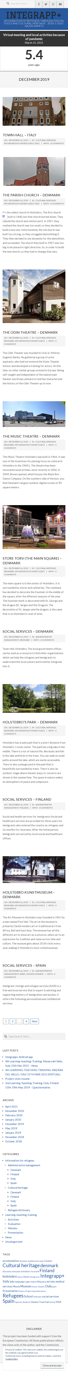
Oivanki (41, 1286)
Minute (16, 1286)
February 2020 (13, 1115)
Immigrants (35, 1277)
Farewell (35, 1271)
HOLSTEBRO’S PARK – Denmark (30, 722)
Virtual (52, 1302)
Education (7, 1271)
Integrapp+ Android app (19, 1056)
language (19, 1281)
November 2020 (14, 1110)
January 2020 (13, 1119)
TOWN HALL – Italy (19, 135)
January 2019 (13, 1132)
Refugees (13, 1295)
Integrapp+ (52, 1276)
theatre (35, 1302)
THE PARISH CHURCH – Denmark (32, 195)
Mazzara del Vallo (46, 1281)
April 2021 (11, 1106)
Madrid (33, 1282)
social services (50, 1296)
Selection (37, 1297)
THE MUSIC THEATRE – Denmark (31, 436)
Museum (26, 1286)
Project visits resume (17, 1078)
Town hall (44, 1302)
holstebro (10, 1276)
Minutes (12, 1228)
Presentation (15, 1232)
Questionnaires (39, 1291)
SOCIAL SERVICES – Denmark (28, 631)
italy (6, 1281)
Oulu (48, 1286)
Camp (40, 1261)
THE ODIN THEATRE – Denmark (30, 332)
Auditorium (33, 1261)
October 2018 (13, 1141)
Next (34, 1021)
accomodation (11, 1260)
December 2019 (14, 1123)
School (28, 1296)
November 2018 (14, 1137)
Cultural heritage (46, 140)
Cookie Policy (11, 1359)
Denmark (9, 341)
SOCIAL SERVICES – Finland (27, 799)
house (20, 1277)
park (54, 1286)
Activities (13, 1219)
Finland (24, 807)
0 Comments (57, 143)
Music (34, 1286)
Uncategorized (34, 974)
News (8, 1237)
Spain (22, 974)
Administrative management (24, 1165)
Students (26, 1302)
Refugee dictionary (19, 1210)
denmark (49, 1265)
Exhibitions (26, 1271)
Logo (27, 1281)
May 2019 (11, 1128)
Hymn (26, 1276)
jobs (12, 1281)
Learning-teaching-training (21, 1214)
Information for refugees (19, 143)
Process (21, 1291)
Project (29, 1291)
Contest (48, 1261)
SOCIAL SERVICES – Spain (24, 965)
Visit (58, 1301)
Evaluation (14, 1223)
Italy (37, 143)
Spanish (18, 1302)
